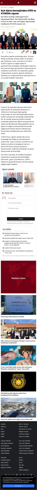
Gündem (11, 7)
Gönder (21, 219)
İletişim (21, 460)
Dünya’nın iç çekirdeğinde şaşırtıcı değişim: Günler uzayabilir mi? (19, 255)
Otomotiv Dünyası (24, 434)
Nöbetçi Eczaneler (6, 467)
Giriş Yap (31, 223)
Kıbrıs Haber (4, 7)
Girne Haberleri (5, 446)
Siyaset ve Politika (24, 436)
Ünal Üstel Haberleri (24, 443)
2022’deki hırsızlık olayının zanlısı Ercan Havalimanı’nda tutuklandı (13, 394)
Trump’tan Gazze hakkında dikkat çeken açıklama (19, 251)
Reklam (21, 467)
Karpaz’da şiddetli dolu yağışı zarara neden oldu (18, 233)
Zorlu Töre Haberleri (24, 448)
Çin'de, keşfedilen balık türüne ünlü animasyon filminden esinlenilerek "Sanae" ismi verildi (16, 368)
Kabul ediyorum (18, 486)
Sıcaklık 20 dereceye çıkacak (12, 243)
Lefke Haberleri (5, 453)
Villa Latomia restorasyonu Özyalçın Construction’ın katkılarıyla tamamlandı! (18, 342)
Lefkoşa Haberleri (6, 441)
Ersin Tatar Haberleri (24, 441)
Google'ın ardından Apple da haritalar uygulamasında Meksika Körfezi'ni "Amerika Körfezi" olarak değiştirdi (17, 238)
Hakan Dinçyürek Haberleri (26, 453)
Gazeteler (3, 457)
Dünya (2, 431)
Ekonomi (3, 426)
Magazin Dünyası (23, 431)
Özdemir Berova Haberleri (26, 451)
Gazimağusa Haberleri (7, 443)
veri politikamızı (26, 479)
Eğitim (2, 434)
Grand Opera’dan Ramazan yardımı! (12, 317)
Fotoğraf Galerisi (5, 460)
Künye (20, 457)
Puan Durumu (5, 465)
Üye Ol (21, 462)
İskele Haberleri (5, 451)
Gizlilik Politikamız (24, 470)
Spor (2, 429)
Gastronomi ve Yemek (25, 429)
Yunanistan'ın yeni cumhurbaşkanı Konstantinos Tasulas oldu (18, 247)
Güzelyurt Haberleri (6, 448)
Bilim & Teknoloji (23, 424)
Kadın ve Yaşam (23, 426)
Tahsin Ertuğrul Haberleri (26, 446)
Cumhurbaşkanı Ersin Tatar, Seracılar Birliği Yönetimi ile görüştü (17, 185)
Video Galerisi (4, 462)
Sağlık (2, 436)
